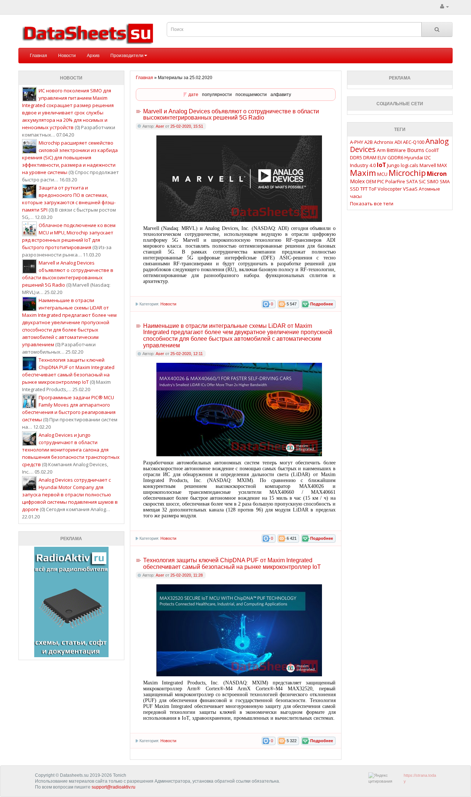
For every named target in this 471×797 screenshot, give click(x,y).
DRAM (369, 157)
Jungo (393, 165)
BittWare (396, 150)
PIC (380, 181)
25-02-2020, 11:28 (186, 575)
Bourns (415, 149)
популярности (217, 94)
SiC (422, 181)
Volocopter (390, 188)
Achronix (383, 142)
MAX (442, 165)
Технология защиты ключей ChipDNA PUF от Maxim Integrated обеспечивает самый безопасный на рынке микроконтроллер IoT (232, 563)
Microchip (407, 172)
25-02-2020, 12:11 (186, 353)
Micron (437, 174)
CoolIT (432, 150)
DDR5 (356, 157)
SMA (445, 181)
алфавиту (280, 94)
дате (193, 94)
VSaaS (410, 188)
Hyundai (413, 157)
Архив (93, 55)
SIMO (433, 181)
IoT (381, 165)
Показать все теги (371, 203)
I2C (427, 157)
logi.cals (409, 165)
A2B (368, 142)
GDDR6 (395, 157)
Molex (357, 181)
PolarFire (395, 181)
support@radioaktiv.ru (113, 787)
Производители (127, 55)
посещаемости (251, 94)
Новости (67, 55)
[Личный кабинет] (444, 6)
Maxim (363, 172)
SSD (354, 188)
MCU (382, 174)
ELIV (382, 157)
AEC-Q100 (413, 142)
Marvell (427, 165)
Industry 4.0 (363, 165)
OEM (371, 181)
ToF (372, 188)
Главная (38, 55)
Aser (160, 126)
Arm (381, 150)
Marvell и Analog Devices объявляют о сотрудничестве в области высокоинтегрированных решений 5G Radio (231, 114)
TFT (364, 188)
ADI (398, 142)
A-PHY (356, 142)
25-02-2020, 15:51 (186, 126)
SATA (412, 181)
